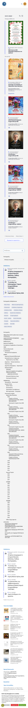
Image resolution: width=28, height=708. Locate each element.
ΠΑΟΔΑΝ (8, 500)
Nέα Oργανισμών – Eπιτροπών (13, 391)
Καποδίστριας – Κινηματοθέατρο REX (13, 155)
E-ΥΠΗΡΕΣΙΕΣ (7, 350)
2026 (8, 396)
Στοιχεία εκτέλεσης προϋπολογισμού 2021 (14, 449)
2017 (8, 464)
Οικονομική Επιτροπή (11, 378)
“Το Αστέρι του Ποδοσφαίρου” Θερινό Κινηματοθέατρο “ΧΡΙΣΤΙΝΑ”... (14, 285)
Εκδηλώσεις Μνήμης (18, 310)
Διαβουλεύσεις (7, 341)
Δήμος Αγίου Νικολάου (11, 395)
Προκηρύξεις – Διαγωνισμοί (11, 382)
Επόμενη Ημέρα (19, 236)
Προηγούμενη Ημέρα (10, 236)
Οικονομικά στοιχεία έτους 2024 (16, 419)
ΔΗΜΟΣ (5, 354)
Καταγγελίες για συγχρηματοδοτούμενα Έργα (14, 533)
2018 (8, 462)
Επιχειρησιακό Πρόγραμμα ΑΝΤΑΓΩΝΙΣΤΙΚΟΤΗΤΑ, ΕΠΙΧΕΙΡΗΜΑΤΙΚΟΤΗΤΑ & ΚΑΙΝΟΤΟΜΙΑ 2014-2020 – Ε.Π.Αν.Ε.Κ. (14, 525)
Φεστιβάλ (12, 323)
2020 (8, 452)
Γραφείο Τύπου (8, 384)
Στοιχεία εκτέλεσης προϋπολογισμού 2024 (14, 422)
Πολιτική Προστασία (8, 349)
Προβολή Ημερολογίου (9, 296)
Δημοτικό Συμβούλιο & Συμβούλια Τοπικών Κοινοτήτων (14, 372)
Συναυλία (6, 323)
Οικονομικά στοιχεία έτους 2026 (16, 403)
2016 (8, 466)
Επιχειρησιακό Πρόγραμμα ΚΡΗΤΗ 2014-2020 (14, 530)
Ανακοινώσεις (9, 387)
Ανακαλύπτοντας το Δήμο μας (12, 358)
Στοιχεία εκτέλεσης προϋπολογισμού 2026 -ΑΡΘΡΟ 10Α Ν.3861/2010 (16, 400)
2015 (8, 468)
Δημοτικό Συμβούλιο (8, 343)
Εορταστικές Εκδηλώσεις (15, 312)
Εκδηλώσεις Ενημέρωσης (17, 307)
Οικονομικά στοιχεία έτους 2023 (16, 427)
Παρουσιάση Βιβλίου (14, 321)
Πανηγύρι (6, 321)
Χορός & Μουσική (8, 326)
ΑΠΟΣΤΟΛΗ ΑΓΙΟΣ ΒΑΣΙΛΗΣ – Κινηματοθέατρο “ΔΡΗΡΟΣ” (15, 189)
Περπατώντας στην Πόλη (12, 359)
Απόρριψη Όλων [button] (15, 705)
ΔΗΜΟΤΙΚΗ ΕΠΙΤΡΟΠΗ (12, 374)
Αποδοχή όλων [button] (22, 705)
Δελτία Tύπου (9, 385)
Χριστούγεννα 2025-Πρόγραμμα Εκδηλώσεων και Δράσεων (15, 51)
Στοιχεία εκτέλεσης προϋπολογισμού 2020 (14, 458)
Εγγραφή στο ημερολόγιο (13, 240)
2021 (8, 445)
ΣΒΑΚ (5, 347)
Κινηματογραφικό (14, 315)
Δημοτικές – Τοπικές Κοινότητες (12, 362)
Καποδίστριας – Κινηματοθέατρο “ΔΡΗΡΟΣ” (14, 223)
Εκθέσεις (6, 312)
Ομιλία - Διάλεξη (7, 318)
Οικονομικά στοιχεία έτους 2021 (16, 447)
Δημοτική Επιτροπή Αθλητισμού (12, 356)
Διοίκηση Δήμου (8, 367)
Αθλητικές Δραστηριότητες (17, 304)
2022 (8, 433)
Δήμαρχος (8, 369)
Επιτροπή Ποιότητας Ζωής (12, 376)
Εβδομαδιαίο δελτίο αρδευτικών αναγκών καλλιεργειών (13, 335)
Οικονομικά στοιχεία (9, 393)
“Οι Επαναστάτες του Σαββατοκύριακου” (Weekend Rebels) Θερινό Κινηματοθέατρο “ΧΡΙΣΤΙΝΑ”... (15, 585)
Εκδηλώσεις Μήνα (8, 310)
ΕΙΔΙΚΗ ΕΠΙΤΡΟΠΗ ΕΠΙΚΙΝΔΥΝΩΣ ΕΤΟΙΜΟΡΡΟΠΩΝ (14, 339)
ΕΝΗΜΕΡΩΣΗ (7, 380)
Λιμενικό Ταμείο (10, 472)
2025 (8, 405)
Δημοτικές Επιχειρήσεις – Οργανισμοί (13, 365)
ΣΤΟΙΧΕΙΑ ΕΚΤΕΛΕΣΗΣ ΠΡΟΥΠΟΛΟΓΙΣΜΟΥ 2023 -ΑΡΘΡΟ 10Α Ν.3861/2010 (16, 430)
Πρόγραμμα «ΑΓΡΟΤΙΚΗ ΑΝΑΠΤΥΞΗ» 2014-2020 (13, 537)
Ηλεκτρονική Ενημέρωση (11, 352)
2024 (8, 413)
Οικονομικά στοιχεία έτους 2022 (16, 440)
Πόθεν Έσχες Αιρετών (11, 519)
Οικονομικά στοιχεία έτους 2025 (16, 411)
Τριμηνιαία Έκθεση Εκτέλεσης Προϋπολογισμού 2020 (16, 454)
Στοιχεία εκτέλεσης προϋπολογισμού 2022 (14, 442)
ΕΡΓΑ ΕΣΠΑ (6, 522)
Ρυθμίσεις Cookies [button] (5, 705)
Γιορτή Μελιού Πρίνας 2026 (16, 293)
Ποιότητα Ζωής (8, 363)
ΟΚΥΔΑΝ (8, 481)
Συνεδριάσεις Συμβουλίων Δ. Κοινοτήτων (13, 345)
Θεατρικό (6, 315)
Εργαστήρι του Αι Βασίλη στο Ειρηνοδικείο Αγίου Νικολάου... (15, 85)
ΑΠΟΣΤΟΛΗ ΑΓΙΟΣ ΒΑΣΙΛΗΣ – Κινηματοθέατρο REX (15, 120)
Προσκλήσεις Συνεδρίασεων (12, 389)
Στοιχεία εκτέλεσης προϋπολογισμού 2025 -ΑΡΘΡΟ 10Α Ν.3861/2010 (16, 408)
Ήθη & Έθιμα (7, 304)
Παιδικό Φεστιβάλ (17, 318)
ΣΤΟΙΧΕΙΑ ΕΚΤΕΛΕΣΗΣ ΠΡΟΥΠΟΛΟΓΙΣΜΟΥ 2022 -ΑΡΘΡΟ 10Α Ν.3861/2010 (16, 437)
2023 (8, 425)
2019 (8, 460)
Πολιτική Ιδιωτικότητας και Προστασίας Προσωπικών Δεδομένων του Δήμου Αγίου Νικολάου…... (13, 689)
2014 (8, 470)
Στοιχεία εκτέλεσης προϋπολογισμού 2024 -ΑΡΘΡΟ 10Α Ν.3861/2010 (16, 417)
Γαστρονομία (7, 307)
